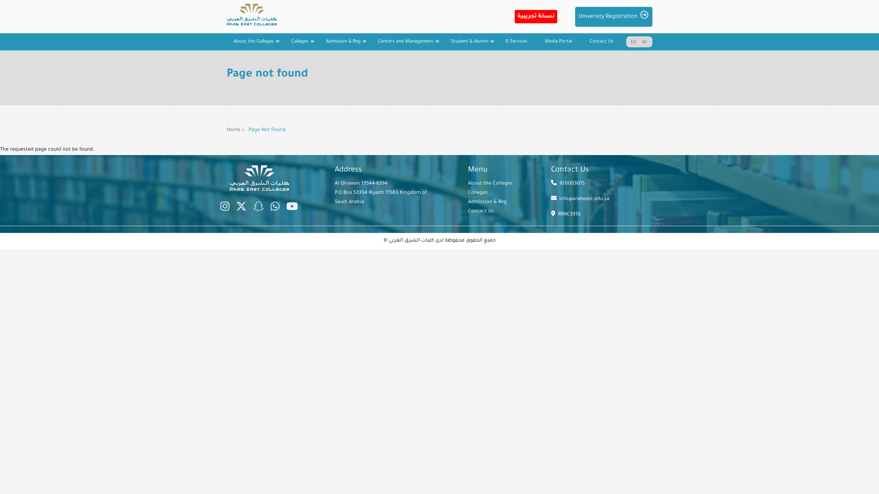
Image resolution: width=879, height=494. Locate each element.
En (634, 42)
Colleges (478, 193)
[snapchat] (258, 208)
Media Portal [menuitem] (558, 41)
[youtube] (292, 208)
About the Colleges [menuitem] (250, 44)
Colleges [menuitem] (296, 44)
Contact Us (481, 211)
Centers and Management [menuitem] (402, 44)
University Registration (608, 17)
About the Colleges (490, 184)
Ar (644, 42)
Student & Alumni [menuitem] (466, 44)
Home (233, 130)
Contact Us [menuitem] (601, 41)
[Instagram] (224, 208)
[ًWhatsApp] (275, 208)
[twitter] (241, 208)
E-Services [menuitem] (516, 41)
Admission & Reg (487, 202)
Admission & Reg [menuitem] (340, 44)
